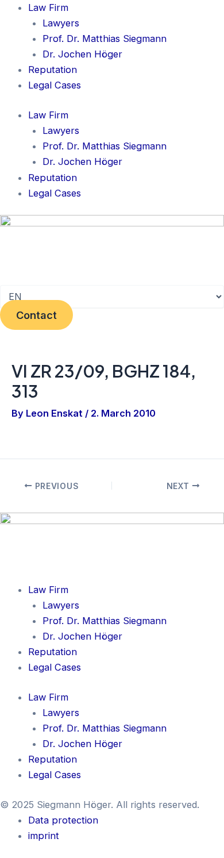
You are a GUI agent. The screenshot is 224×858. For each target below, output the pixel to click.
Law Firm (48, 7)
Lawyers (61, 23)
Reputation (52, 69)
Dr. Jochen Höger (82, 54)
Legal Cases (54, 85)
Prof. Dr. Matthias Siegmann (105, 38)
